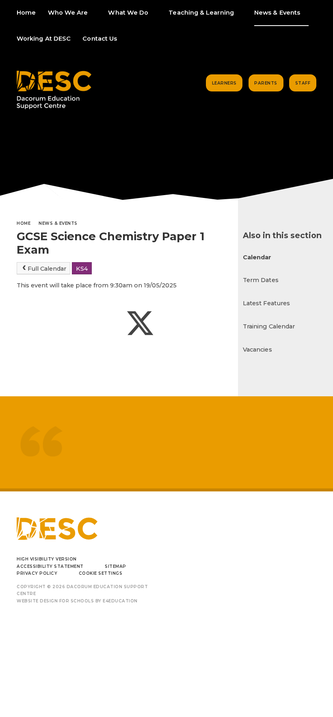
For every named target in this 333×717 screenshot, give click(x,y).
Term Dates (261, 280)
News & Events (58, 223)
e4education (120, 601)
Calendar (257, 257)
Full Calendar (47, 268)
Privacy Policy (37, 573)
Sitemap (115, 566)
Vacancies (257, 349)
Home (23, 223)
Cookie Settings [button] (101, 573)
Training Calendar (269, 326)
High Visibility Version (47, 559)
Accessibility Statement (50, 566)
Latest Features (266, 303)
